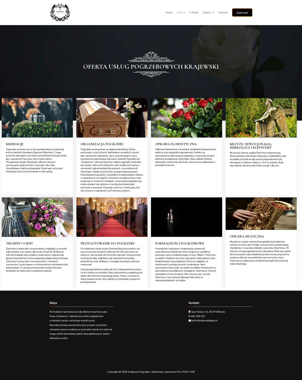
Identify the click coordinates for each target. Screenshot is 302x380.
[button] (212, 12)
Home (169, 12)
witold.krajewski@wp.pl (204, 320)
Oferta (181, 12)
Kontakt (223, 12)
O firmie (193, 12)
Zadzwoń (242, 12)
